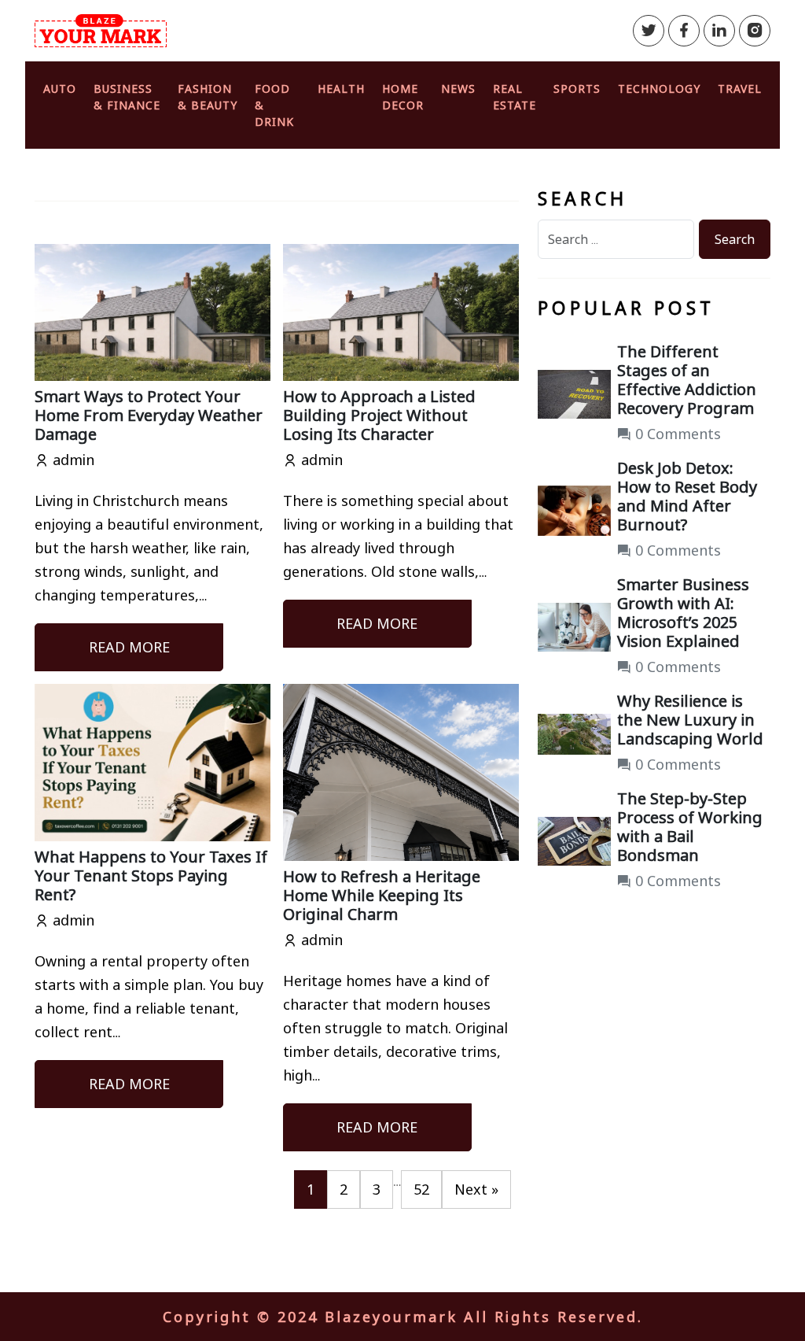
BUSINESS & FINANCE (127, 97)
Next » (476, 1189)
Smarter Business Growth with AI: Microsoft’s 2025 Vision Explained (683, 613)
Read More (129, 646)
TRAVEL (740, 88)
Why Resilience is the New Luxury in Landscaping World (690, 719)
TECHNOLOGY (659, 88)
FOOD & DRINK (274, 105)
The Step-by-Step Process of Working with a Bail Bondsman (690, 827)
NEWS (458, 88)
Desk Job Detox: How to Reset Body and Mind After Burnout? (687, 496)
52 (421, 1189)
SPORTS (577, 88)
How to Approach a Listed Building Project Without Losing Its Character (379, 415)
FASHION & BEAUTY (207, 97)
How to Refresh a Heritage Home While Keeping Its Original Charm (381, 895)
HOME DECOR (403, 97)
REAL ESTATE (514, 97)
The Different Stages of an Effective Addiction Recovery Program (686, 380)
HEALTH (341, 88)
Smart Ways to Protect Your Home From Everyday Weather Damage (149, 415)
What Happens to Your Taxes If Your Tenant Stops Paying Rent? (151, 875)
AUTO (59, 88)
